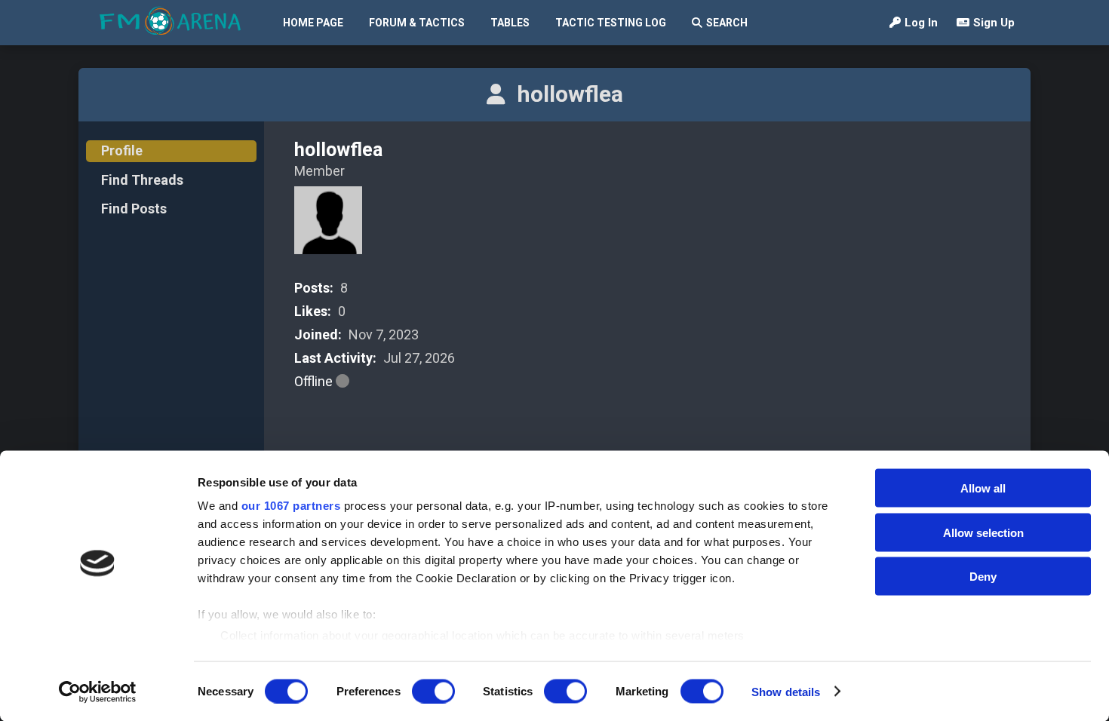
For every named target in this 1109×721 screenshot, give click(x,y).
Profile (122, 150)
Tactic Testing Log (610, 23)
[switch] (433, 691)
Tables (510, 23)
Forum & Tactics (417, 23)
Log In (921, 22)
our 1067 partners (291, 505)
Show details (785, 691)
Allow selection (983, 532)
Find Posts (134, 208)
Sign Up (994, 22)
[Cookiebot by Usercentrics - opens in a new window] (98, 691)
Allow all (983, 488)
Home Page (313, 23)
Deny (983, 576)
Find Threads (142, 180)
